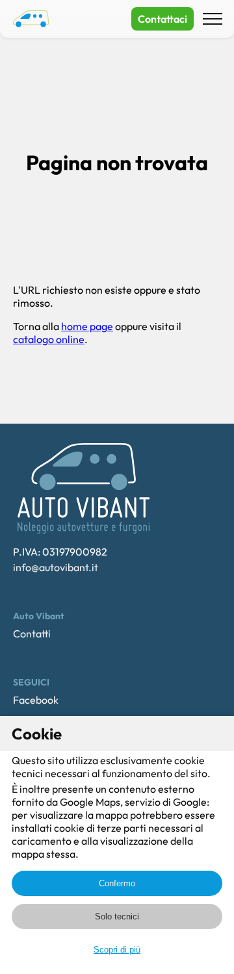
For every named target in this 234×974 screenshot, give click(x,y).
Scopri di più (117, 950)
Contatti (32, 633)
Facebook (35, 699)
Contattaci (162, 18)
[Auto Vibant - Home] (31, 19)
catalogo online (48, 339)
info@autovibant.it (55, 567)
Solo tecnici (117, 916)
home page (87, 326)
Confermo (117, 883)
